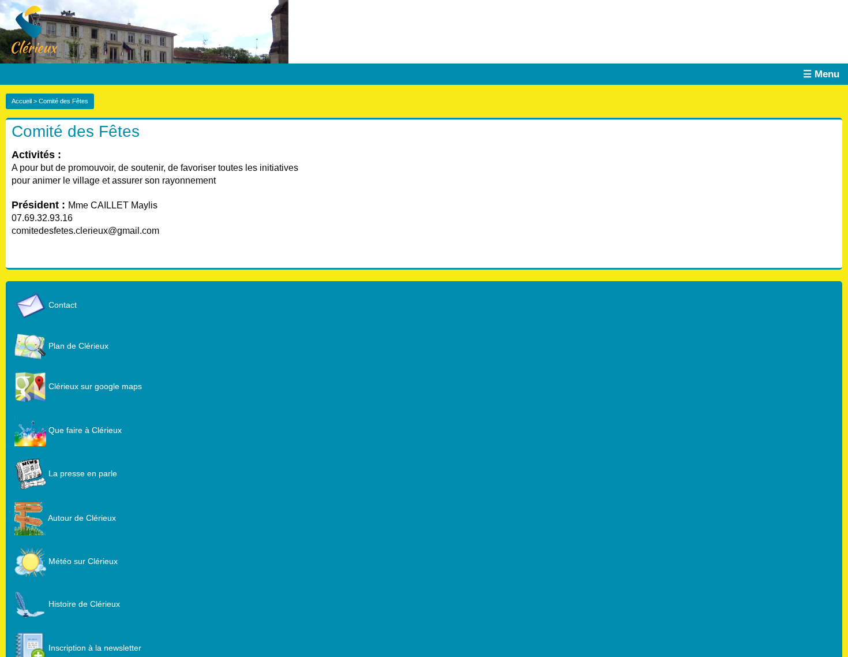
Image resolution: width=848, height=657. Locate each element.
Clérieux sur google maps (94, 386)
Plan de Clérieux (77, 345)
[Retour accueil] (29, 28)
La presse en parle (81, 473)
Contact (61, 304)
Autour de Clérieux (81, 517)
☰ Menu (821, 74)
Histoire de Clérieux (83, 604)
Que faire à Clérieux (84, 430)
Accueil (22, 101)
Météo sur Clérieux (82, 561)
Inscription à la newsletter (93, 647)
